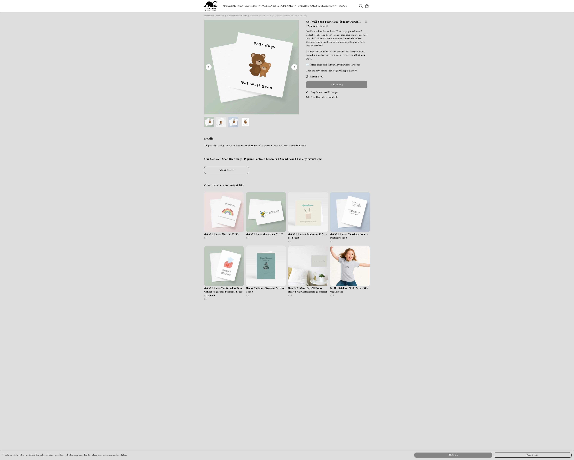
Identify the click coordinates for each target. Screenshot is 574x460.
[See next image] (294, 67)
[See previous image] (209, 67)
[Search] (361, 6)
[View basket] (367, 6)
